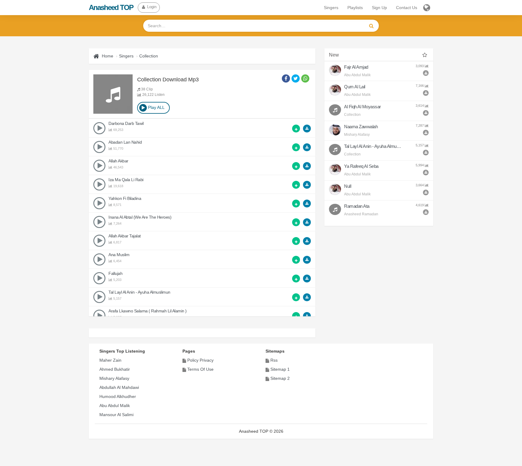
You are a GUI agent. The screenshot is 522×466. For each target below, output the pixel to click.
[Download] (307, 128)
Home (107, 56)
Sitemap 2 (280, 378)
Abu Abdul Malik (114, 405)
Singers (331, 7)
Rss (274, 360)
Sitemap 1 (280, 369)
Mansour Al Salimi (116, 414)
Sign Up (379, 7)
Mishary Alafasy (114, 378)
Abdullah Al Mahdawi (119, 387)
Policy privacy (200, 360)
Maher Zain (110, 360)
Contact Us (406, 7)
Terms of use (200, 369)
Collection (148, 56)
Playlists (355, 7)
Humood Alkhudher (117, 396)
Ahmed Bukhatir (114, 369)
